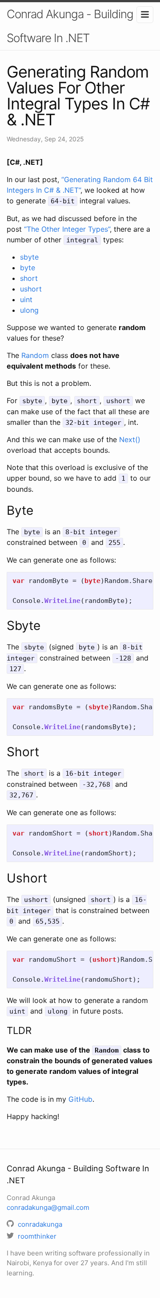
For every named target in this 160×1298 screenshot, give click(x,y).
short (29, 278)
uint (26, 299)
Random (35, 355)
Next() (129, 439)
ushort (31, 288)
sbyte (29, 257)
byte (27, 267)
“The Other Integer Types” (67, 229)
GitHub (80, 1099)
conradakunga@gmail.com (48, 1207)
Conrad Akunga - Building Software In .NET (70, 26)
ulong (29, 310)
